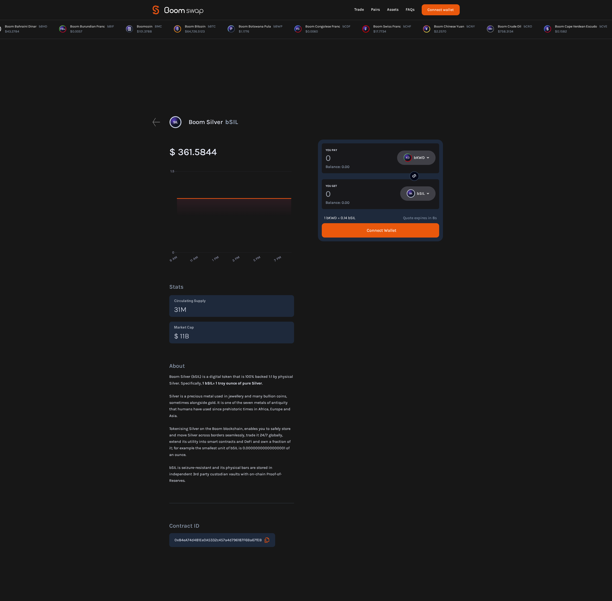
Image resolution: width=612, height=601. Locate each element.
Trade (359, 9)
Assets (393, 9)
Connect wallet (440, 9)
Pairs (375, 9)
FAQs (410, 9)
